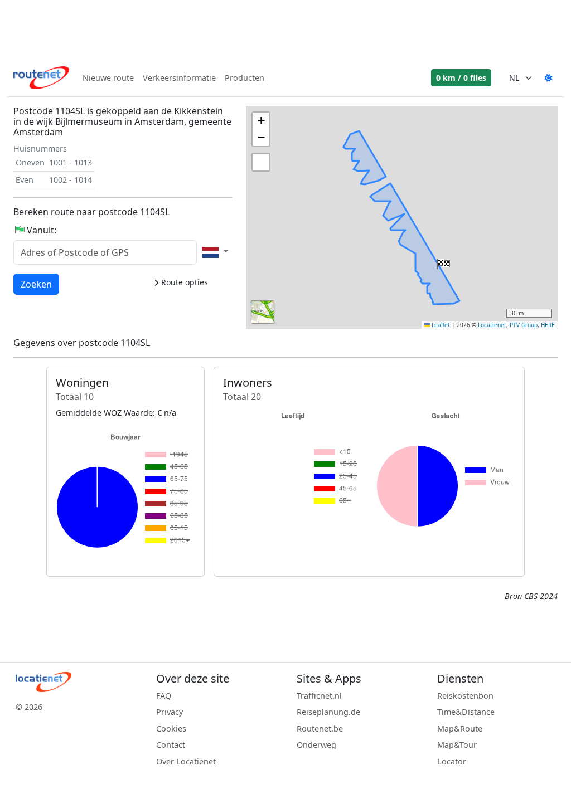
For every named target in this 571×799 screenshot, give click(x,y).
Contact (170, 744)
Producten (244, 77)
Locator (451, 761)
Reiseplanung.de (328, 712)
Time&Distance (466, 712)
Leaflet (440, 325)
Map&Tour (457, 744)
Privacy (169, 712)
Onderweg (316, 744)
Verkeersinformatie (179, 77)
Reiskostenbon (465, 695)
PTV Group (524, 325)
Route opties (183, 282)
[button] (442, 261)
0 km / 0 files (461, 77)
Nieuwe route (108, 77)
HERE (548, 325)
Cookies (171, 728)
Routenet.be (320, 728)
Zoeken (36, 283)
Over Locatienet (186, 761)
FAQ (163, 695)
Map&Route (459, 728)
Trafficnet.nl (319, 695)
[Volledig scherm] (261, 162)
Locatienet (492, 325)
